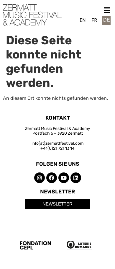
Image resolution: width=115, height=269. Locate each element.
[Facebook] (51, 177)
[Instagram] (39, 177)
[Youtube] (63, 177)
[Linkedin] (75, 177)
